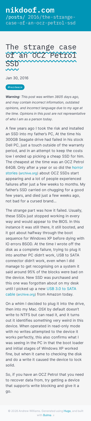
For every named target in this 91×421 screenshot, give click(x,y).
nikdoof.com (30, 10)
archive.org (28, 173)
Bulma (47, 415)
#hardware (15, 87)
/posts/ (15, 17)
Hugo (67, 411)
